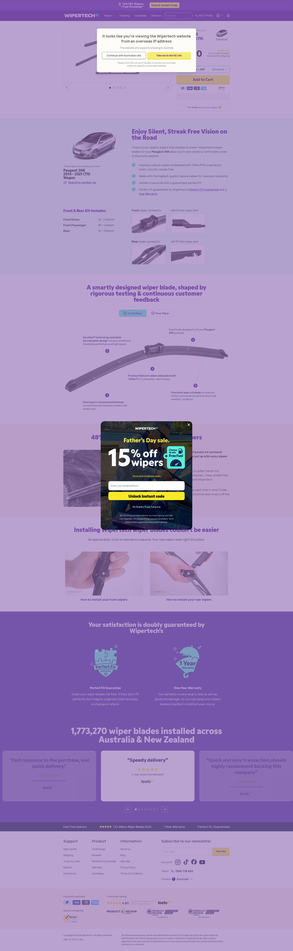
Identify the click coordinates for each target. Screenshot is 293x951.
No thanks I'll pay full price (147, 507)
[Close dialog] (188, 424)
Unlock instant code (146, 496)
